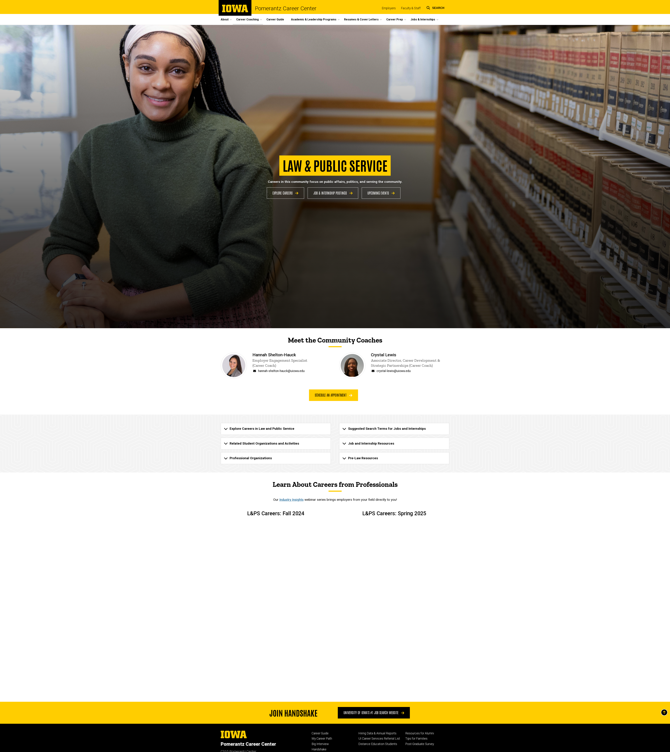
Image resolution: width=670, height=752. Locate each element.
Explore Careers (283, 193)
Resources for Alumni (419, 733)
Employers (389, 8)
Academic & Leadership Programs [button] (313, 19)
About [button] (225, 19)
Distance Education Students (377, 744)
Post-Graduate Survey (419, 744)
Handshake (319, 749)
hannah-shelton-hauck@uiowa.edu (281, 371)
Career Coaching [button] (247, 19)
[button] (435, 7)
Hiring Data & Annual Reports (377, 733)
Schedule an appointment (331, 395)
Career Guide (275, 19)
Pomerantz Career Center (286, 8)
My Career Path (322, 738)
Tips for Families (416, 738)
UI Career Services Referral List (379, 738)
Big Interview (320, 744)
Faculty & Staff (411, 8)
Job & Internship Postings (330, 193)
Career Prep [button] (394, 19)
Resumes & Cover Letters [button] (361, 19)
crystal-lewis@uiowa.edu (394, 371)
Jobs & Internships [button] (423, 19)
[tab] (276, 429)
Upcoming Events (378, 193)
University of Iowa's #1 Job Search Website (371, 712)
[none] (276, 429)
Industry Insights (291, 500)
